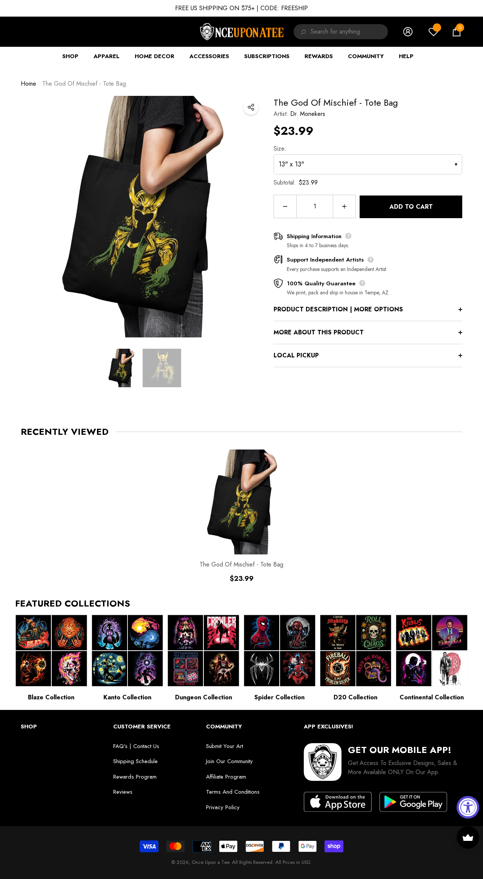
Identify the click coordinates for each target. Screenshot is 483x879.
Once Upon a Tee (210, 862)
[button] (456, 31)
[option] (141, 216)
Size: (280, 148)
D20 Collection (355, 697)
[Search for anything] (302, 31)
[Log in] (408, 31)
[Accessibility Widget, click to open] (468, 807)
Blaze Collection (51, 697)
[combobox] (349, 31)
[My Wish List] (433, 31)
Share (250, 107)
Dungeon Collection (203, 697)
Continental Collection (432, 697)
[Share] (250, 107)
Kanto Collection (127, 697)
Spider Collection (279, 697)
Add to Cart (411, 206)
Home (28, 83)
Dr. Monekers (307, 113)
